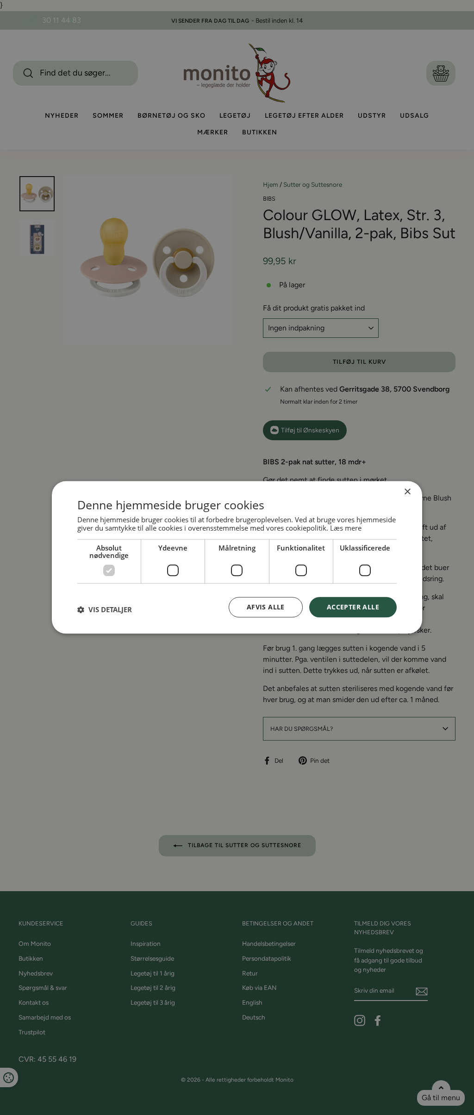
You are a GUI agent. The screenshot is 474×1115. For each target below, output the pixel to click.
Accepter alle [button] (353, 606)
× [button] (407, 491)
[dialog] (237, 557)
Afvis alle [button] (266, 606)
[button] (104, 609)
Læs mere (346, 527)
